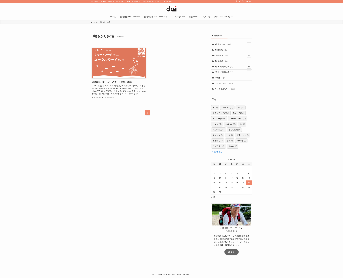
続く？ (231, 252)
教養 (230, 141)
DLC (240, 108)
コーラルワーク (224, 83)
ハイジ (217, 124)
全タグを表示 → (218, 152)
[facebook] (236, 1)
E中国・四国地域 (224, 67)
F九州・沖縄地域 (224, 72)
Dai (242, 124)
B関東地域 (221, 50)
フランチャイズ (221, 113)
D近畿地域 (221, 61)
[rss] (243, 1)
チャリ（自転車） (225, 89)
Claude (232, 146)
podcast (230, 124)
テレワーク (219, 118)
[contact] (246, 1)
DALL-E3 (238, 113)
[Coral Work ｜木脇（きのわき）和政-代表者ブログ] (171, 9)
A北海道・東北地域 (225, 44)
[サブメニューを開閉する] (249, 44)
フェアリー (218, 146)
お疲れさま (218, 130)
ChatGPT (227, 108)
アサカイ (220, 78)
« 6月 (213, 197)
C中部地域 (221, 55)
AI (215, 108)
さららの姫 (234, 130)
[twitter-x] (239, 1)
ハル (230, 135)
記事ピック (243, 135)
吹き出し (218, 141)
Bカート (241, 141)
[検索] (250, 1)
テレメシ (218, 135)
